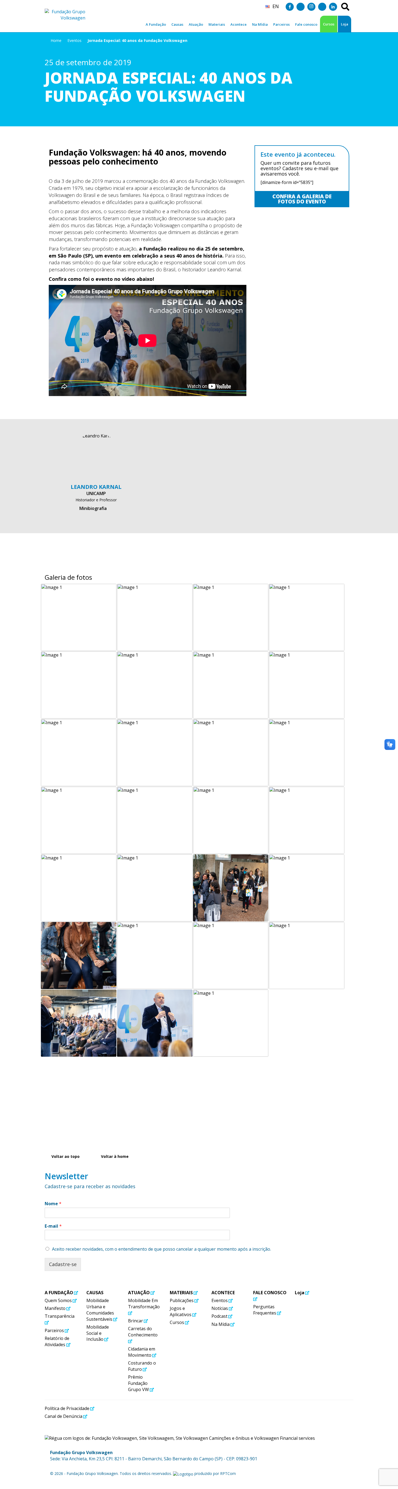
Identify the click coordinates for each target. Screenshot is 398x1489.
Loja (344, 24)
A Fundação (59, 1293)
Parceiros (54, 1330)
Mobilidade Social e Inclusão (97, 1333)
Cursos (328, 24)
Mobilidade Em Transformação (144, 1303)
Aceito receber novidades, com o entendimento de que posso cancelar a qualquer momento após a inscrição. (161, 1249)
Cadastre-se (63, 1264)
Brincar (135, 1321)
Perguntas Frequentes (264, 1310)
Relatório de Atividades (57, 1341)
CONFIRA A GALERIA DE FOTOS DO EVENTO (302, 199)
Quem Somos (58, 1300)
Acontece (223, 1293)
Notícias (219, 1308)
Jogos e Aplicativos (180, 1311)
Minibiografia (93, 508)
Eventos (74, 40)
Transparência (59, 1316)
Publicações (182, 1300)
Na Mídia (220, 1324)
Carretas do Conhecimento (143, 1332)
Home (56, 40)
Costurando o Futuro (142, 1366)
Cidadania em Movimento (141, 1352)
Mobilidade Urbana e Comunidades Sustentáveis (100, 1309)
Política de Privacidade (67, 1408)
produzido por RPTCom (214, 1473)
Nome (53, 1204)
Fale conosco (269, 1293)
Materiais (181, 1293)
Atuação (139, 1293)
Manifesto (55, 1308)
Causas (94, 1293)
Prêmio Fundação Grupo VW (138, 1383)
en (275, 6)
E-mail (53, 1226)
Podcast (219, 1316)
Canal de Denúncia (63, 1416)
